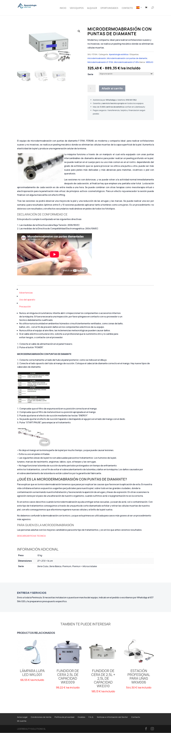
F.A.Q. (91, 717)
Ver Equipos (77, 8)
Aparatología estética (118, 54)
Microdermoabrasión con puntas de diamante (127, 58)
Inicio (63, 8)
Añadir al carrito (112, 88)
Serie (90, 74)
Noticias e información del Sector (112, 717)
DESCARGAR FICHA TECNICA (31, 535)
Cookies (81, 717)
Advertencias (26, 292)
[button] (79, 31)
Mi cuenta (21, 721)
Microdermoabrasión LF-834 (126, 62)
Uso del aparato (27, 299)
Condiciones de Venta (41, 717)
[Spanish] (139, 10)
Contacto (127, 8)
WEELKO (149, 62)
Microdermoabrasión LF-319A (100, 62)
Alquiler (92, 8)
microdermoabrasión (97, 58)
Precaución (25, 306)
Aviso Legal (22, 717)
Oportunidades (109, 8)
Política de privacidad (64, 717)
